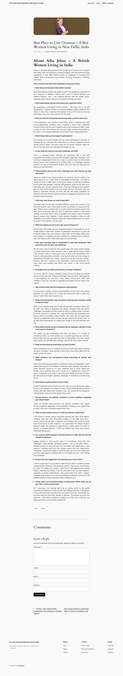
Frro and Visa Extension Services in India (26, 3)
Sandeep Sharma (50, 51)
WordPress (21, 665)
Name (36, 568)
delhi (36, 508)
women (43, 508)
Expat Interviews (62, 51)
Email (36, 577)
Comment (38, 547)
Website (36, 585)
